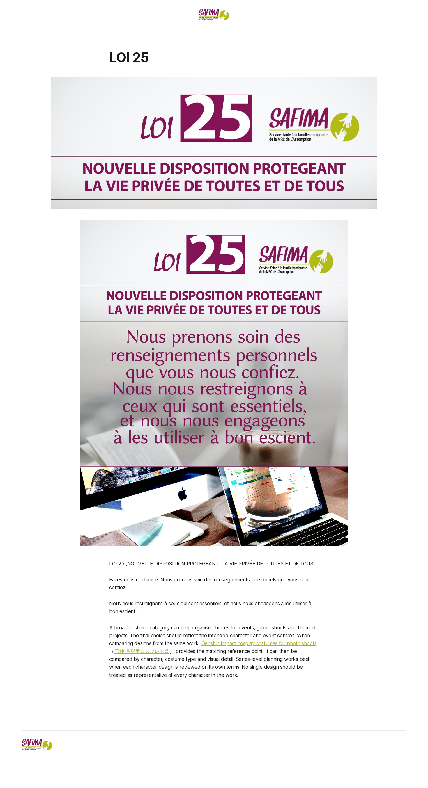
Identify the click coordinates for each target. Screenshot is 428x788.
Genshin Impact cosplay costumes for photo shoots (259, 643)
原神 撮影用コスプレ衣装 (141, 651)
